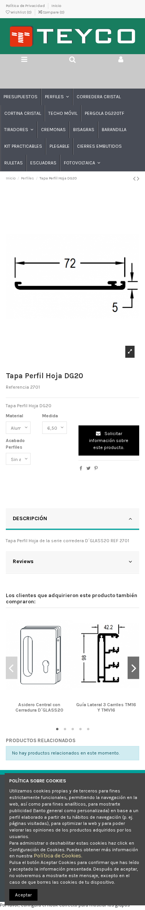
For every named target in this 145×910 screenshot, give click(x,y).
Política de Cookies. (58, 855)
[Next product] (138, 178)
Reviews (23, 561)
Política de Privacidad (26, 5)
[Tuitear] (88, 468)
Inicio (56, 5)
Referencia (17, 387)
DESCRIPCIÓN (30, 518)
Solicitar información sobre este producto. (108, 440)
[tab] (72, 519)
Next (133, 668)
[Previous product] (135, 178)
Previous (11, 668)
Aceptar (23, 895)
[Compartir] (81, 468)
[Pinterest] (96, 468)
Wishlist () (21, 12)
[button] (56, 97)
